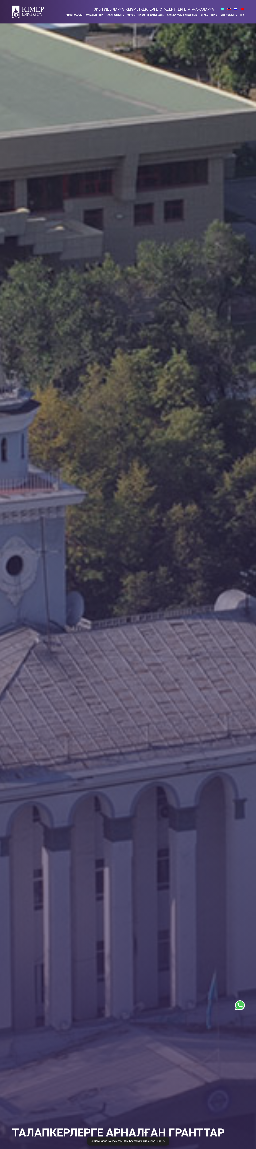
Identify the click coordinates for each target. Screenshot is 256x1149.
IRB (242, 15)
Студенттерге (173, 9)
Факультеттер (94, 15)
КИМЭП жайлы (74, 15)
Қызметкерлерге (142, 9)
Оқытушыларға (109, 9)
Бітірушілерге (229, 15)
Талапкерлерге (115, 15)
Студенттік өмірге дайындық (145, 15)
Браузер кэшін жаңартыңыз (145, 1141)
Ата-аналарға (201, 9)
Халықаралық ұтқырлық (182, 15)
